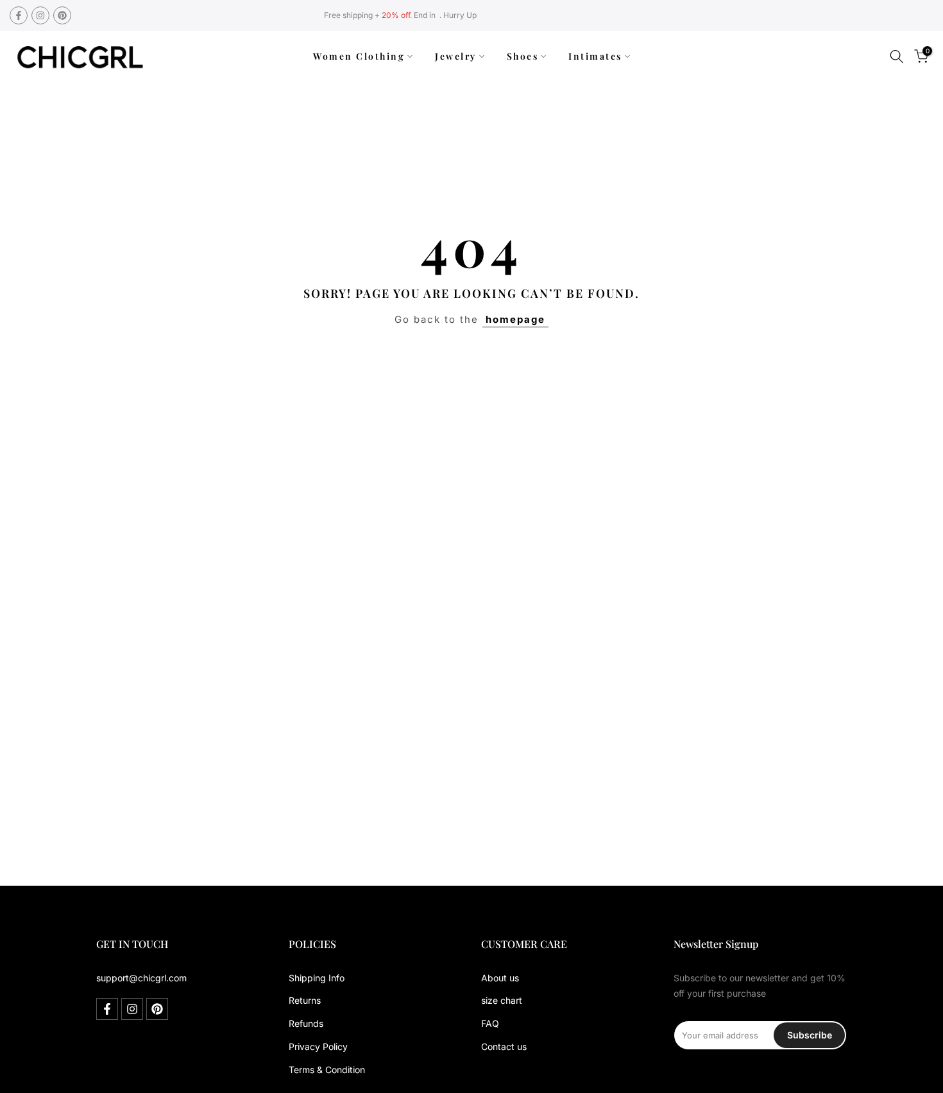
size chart (501, 1000)
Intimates (595, 56)
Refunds (306, 1023)
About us (500, 977)
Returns (305, 1000)
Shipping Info (316, 977)
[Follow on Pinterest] (62, 15)
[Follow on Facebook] (19, 15)
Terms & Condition (327, 1069)
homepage (515, 319)
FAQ (490, 1023)
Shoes (523, 56)
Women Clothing (359, 56)
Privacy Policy (318, 1046)
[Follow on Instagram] (40, 15)
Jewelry (456, 56)
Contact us (504, 1046)
